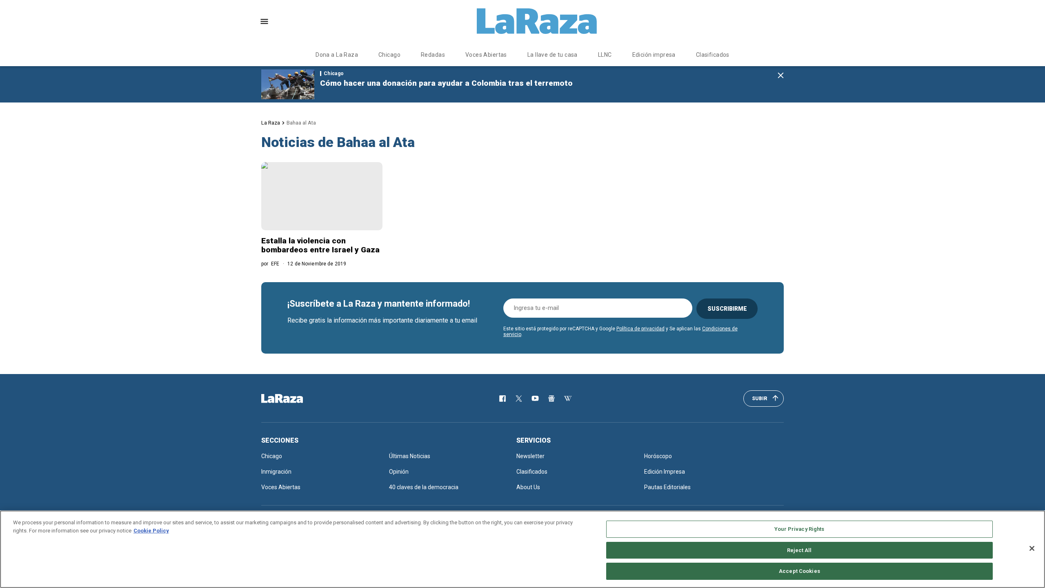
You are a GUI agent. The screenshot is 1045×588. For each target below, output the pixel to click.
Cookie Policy (151, 531)
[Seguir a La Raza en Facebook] (502, 398)
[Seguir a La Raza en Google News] (551, 398)
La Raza (270, 123)
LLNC (605, 54)
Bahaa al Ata (301, 123)
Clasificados (712, 54)
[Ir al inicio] (294, 398)
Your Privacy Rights (799, 529)
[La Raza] (537, 21)
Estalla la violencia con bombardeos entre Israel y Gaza (320, 245)
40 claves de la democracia (423, 487)
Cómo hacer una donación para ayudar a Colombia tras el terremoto (446, 83)
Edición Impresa (664, 471)
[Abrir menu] (264, 21)
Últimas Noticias (409, 456)
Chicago (389, 54)
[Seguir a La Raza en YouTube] (535, 398)
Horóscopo (658, 456)
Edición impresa (654, 54)
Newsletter (530, 456)
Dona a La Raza (337, 54)
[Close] (1032, 548)
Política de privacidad (640, 329)
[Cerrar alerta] (781, 76)
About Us (528, 487)
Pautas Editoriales (667, 487)
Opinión (399, 471)
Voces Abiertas (486, 54)
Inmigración (276, 471)
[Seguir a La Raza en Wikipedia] (568, 398)
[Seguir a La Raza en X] (519, 398)
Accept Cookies (799, 571)
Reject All (799, 550)
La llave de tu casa (552, 54)
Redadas (433, 54)
